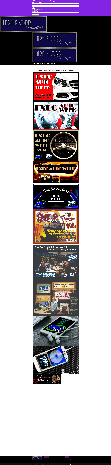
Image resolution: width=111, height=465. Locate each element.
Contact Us (77, 464)
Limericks (37, 63)
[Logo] (54, 47)
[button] (78, 33)
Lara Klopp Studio (47, 63)
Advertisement (73, 464)
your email (34, 13)
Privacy (70, 464)
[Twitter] (48, 0)
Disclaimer (67, 464)
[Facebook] (46, 0)
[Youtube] (50, 0)
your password (34, 7)
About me (53, 63)
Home (34, 63)
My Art (41, 63)
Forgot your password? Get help (37, 9)
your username (34, 4)
